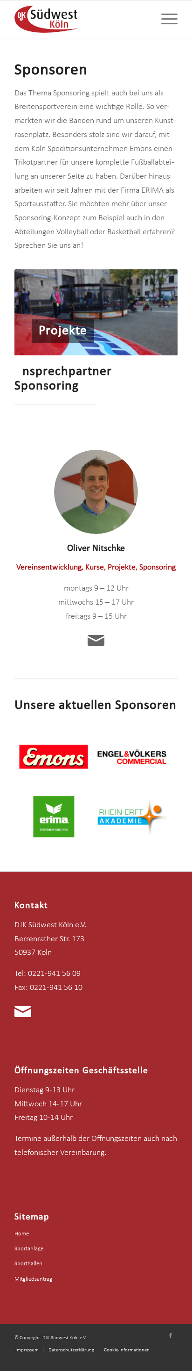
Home (21, 1234)
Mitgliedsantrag (33, 1279)
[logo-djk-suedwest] (79, 19)
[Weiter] (157, 312)
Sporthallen (28, 1264)
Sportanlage (28, 1249)
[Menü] (165, 19)
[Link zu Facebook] (171, 1336)
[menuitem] (165, 19)
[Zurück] (35, 312)
